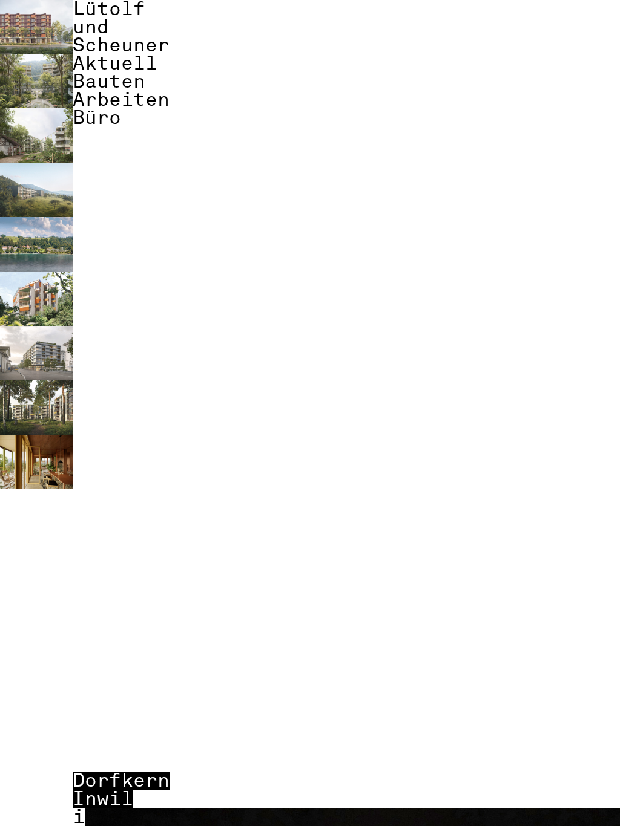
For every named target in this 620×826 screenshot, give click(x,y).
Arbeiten (121, 100)
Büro (97, 118)
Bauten (109, 82)
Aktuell (115, 63)
